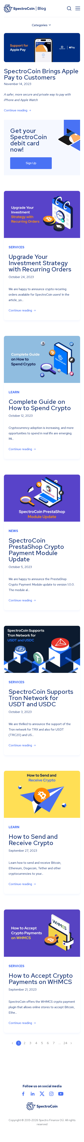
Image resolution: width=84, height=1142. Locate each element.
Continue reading (15, 110)
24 (65, 1043)
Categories (39, 25)
